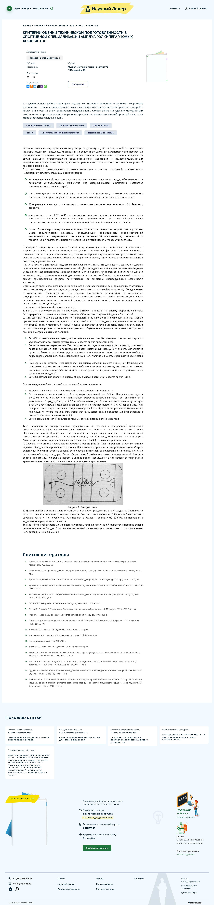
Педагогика (32, 67)
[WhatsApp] (45, 86)
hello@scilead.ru (22, 883)
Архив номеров (23, 8)
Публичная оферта (189, 892)
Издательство (40, 8)
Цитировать (78, 84)
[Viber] (41, 86)
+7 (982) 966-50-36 (22, 878)
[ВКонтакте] (28, 86)
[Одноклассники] (31, 86)
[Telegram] (34, 86)
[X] (38, 86)
